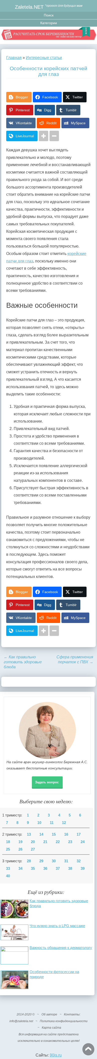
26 (20, 849)
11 (51, 823)
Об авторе (49, 1014)
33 (8, 869)
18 (8, 842)
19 (20, 842)
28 (29, 861)
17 (79, 834)
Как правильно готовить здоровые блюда (23, 662)
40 (8, 876)
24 (83, 842)
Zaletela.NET (29, 7)
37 (58, 869)
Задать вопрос (47, 782)
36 (45, 869)
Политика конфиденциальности (64, 1021)
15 (54, 834)
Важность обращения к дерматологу (61, 947)
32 (79, 861)
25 (8, 849)
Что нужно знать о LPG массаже (57, 926)
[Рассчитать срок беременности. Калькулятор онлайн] (48, 35)
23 (70, 842)
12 (64, 823)
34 (20, 869)
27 (33, 849)
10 (39, 823)
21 (45, 842)
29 (41, 861)
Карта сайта (51, 1027)
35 (33, 869)
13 (29, 834)
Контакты (72, 1014)
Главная (14, 58)
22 (58, 842)
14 (41, 834)
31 (66, 861)
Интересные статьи (44, 58)
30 (54, 861)
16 (66, 834)
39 (83, 869)
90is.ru (56, 1055)
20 (33, 842)
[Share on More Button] (43, 136)
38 (70, 869)
